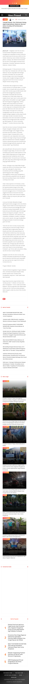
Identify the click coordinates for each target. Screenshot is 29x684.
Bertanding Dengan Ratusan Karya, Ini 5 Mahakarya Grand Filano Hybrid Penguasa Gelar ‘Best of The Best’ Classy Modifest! (14, 348)
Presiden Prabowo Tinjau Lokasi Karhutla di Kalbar (13, 444)
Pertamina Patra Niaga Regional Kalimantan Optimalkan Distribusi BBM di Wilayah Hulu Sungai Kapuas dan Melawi (14, 491)
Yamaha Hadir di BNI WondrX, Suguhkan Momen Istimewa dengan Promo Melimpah (14, 320)
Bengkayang (6, 539)
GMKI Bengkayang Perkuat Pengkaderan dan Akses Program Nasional (14, 557)
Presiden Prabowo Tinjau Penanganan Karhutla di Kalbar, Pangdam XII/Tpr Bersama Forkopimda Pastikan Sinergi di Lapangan (14, 400)
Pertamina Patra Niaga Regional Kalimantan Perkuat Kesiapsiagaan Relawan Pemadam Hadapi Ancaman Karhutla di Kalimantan (14, 422)
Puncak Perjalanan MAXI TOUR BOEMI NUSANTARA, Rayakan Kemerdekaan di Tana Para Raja (13, 326)
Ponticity (5, 404)
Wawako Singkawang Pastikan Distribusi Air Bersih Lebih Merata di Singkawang (14, 535)
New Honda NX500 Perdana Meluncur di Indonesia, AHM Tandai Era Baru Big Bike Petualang (14, 341)
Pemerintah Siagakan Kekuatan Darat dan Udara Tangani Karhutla (14, 9)
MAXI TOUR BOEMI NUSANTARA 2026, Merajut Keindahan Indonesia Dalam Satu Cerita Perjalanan (14, 314)
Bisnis (5, 19)
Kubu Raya (5, 381)
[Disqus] (14, 590)
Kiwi (13, 19)
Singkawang (6, 518)
